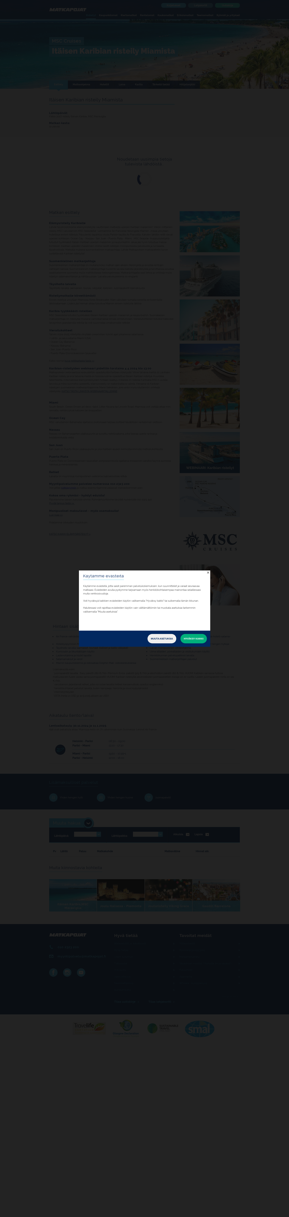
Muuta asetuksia (162, 638)
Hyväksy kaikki (194, 638)
